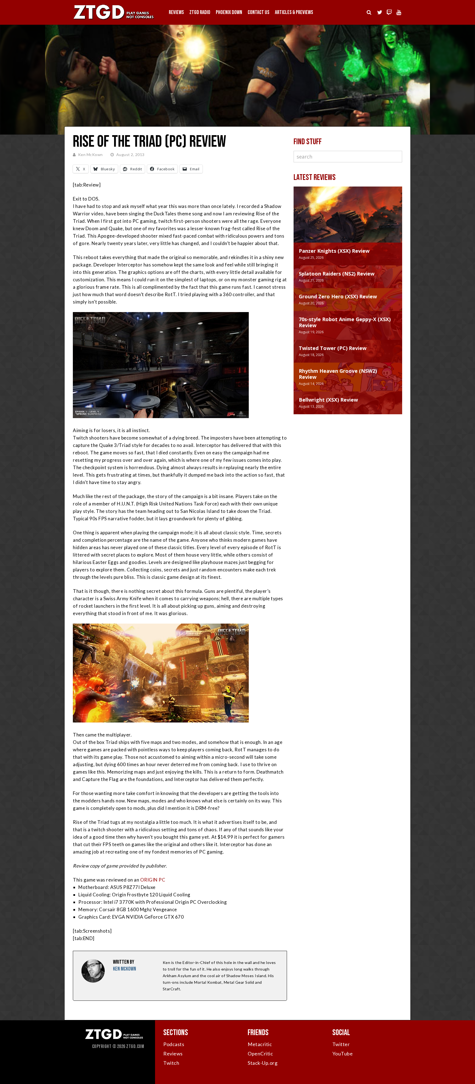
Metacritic (260, 1044)
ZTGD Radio (199, 12)
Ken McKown (90, 154)
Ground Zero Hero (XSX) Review (338, 296)
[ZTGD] (114, 19)
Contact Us (258, 12)
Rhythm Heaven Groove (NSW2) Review (338, 374)
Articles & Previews (294, 12)
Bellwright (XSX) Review (328, 399)
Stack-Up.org (262, 1063)
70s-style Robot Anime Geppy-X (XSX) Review (345, 322)
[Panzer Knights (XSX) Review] (348, 220)
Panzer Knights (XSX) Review (334, 251)
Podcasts (173, 1044)
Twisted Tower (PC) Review (332, 348)
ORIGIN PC (152, 880)
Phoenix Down (229, 12)
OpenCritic (260, 1053)
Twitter (341, 1044)
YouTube (342, 1053)
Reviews (176, 12)
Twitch (171, 1063)
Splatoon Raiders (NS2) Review (336, 273)
